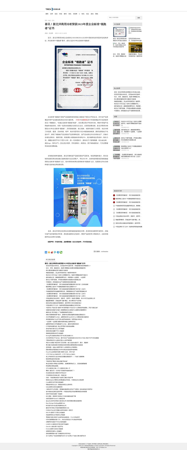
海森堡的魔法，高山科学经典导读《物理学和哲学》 (61, 272)
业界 (51, 14)
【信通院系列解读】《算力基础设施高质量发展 (130, 195)
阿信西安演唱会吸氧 (52, 366)
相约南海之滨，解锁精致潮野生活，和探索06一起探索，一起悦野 (66, 277)
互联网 (75, 14)
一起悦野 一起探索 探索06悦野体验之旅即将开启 (60, 321)
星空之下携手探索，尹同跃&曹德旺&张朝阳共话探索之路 (63, 279)
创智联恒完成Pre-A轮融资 (54, 431)
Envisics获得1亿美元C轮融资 (54, 429)
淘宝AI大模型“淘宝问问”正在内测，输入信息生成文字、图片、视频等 (67, 342)
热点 (49, 20)
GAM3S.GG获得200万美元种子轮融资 (57, 424)
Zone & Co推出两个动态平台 (54, 426)
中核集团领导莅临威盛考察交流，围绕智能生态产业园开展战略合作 (66, 291)
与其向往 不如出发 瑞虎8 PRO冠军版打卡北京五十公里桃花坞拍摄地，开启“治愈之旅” (72, 307)
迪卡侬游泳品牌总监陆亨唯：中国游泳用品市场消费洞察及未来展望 (66, 391)
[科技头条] (53, 9)
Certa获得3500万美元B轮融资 (54, 382)
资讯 (69, 14)
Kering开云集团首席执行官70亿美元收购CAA (59, 335)
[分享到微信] (61, 252)
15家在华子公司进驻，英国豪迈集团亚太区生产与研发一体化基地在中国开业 (69, 389)
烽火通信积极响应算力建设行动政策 (57, 270)
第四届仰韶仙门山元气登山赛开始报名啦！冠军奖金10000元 (64, 319)
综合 (87, 14)
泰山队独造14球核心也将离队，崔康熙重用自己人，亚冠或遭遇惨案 (66, 363)
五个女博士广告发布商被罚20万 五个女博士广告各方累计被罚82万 (66, 436)
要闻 (47, 14)
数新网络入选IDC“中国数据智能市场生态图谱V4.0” (61, 286)
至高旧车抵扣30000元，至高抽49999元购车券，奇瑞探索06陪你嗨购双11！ (68, 265)
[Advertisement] (93, 3)
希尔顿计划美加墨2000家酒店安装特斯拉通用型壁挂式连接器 (64, 345)
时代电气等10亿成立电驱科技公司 (56, 405)
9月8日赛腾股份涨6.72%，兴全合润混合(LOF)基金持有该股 (64, 419)
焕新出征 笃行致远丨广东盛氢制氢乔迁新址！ (60, 312)
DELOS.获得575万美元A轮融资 (55, 412)
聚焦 (96, 14)
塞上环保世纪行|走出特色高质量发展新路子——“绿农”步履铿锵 (65, 356)
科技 (60, 14)
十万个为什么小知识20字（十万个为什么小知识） (61, 354)
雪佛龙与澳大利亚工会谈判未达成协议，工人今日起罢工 (63, 417)
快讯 (83, 14)
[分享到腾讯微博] (55, 252)
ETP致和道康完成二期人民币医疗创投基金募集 (60, 326)
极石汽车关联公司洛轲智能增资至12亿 (57, 408)
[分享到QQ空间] (49, 252)
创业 (56, 14)
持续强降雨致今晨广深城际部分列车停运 (58, 433)
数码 (65, 14)
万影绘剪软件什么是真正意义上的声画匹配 (59, 340)
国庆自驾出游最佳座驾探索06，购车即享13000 (130, 223)
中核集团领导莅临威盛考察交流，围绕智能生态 (130, 205)
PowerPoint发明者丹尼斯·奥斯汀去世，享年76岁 (60, 352)
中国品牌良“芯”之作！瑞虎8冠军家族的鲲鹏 (129, 226)
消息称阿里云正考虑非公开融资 (55, 415)
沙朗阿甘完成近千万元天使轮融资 (56, 422)
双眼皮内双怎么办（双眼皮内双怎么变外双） (59, 384)
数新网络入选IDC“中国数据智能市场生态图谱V (130, 198)
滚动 (92, 14)
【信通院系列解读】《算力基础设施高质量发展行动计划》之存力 (66, 293)
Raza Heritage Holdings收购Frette (55, 403)
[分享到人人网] (58, 252)
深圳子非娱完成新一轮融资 (54, 394)
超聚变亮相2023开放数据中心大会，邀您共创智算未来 (62, 324)
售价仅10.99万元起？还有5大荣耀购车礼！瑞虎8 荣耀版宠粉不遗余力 (67, 275)
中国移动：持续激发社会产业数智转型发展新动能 (61, 282)
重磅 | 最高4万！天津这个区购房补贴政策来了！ (60, 370)
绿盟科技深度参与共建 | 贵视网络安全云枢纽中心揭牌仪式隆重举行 (66, 310)
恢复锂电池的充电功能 (53, 359)
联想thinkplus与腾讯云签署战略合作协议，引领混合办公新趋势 (65, 380)
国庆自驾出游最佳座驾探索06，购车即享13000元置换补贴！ (64, 303)
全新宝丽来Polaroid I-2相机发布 (55, 398)
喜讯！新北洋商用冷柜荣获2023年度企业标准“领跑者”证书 (65, 263)
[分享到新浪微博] (52, 252)
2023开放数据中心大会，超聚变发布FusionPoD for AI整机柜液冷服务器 (67, 317)
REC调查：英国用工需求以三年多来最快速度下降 (61, 396)
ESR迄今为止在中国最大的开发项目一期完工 (59, 410)
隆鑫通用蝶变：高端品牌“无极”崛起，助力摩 (129, 219)
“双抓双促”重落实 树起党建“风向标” (57, 361)
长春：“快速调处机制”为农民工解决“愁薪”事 (59, 377)
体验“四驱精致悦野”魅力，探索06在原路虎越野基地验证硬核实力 (65, 314)
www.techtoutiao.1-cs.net (91, 445)
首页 (46, 20)
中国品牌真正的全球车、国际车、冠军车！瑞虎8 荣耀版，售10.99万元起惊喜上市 (70, 298)
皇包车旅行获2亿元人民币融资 (55, 328)
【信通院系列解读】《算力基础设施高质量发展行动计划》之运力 (66, 289)
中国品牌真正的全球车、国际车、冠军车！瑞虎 (130, 216)
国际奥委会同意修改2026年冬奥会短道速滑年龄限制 (61, 349)
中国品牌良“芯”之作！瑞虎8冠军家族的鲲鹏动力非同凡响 (63, 305)
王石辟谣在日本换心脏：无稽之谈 (56, 375)
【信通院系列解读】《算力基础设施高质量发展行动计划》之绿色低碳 (67, 284)
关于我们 (94, 444)
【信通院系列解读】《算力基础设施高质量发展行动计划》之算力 (66, 296)
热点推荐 (117, 88)
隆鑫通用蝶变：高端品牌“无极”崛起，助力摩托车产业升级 (63, 300)
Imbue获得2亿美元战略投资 (54, 387)
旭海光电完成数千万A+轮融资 (55, 331)
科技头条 (82, 447)
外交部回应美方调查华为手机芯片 (56, 373)
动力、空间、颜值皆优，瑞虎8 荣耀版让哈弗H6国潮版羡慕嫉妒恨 (66, 268)
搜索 (139, 17)
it (79, 14)
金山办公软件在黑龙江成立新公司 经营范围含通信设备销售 (64, 401)
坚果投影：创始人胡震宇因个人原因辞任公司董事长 (61, 347)
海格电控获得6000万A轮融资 (54, 333)
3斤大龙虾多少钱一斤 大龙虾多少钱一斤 (58, 368)
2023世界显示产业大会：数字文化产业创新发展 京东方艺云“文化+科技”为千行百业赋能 (72, 338)
